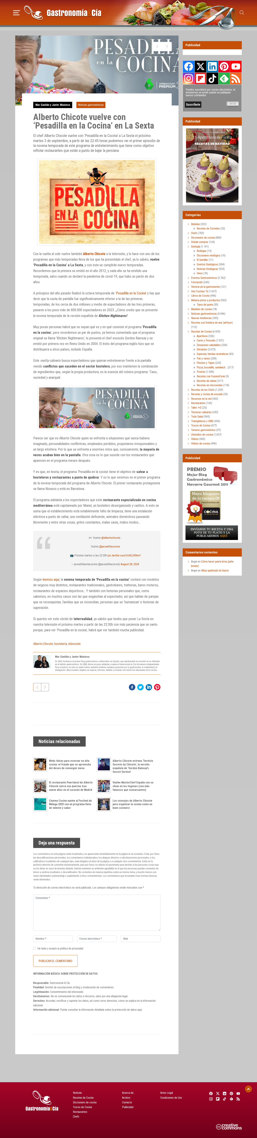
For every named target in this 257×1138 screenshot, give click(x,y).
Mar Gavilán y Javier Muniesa (52, 105)
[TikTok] (224, 1099)
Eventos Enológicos (207, 264)
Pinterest (224, 66)
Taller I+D (196, 407)
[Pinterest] (231, 1093)
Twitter (200, 66)
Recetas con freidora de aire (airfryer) (212, 322)
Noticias (77, 1092)
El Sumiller (202, 259)
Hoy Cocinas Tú (199, 291)
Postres (201, 371)
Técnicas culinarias (201, 412)
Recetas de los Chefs (203, 389)
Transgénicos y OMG (202, 421)
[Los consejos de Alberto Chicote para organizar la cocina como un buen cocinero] (105, 804)
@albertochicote (110, 537)
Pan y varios (203, 358)
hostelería (60, 644)
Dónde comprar (199, 242)
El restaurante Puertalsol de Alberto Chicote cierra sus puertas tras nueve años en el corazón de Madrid (71, 786)
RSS (236, 78)
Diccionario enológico (208, 255)
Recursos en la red (201, 398)
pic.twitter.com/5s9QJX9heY (124, 555)
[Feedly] (231, 1099)
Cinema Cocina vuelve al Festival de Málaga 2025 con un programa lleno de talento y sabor (70, 804)
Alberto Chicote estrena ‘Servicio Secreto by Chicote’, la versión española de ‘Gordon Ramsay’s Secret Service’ (133, 766)
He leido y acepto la (60, 948)
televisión (74, 644)
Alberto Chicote (43, 644)
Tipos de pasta (205, 304)
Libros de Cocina (200, 295)
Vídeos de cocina (200, 443)
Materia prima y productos (205, 300)
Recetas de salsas (207, 381)
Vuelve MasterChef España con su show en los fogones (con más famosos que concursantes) (133, 786)
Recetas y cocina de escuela (207, 394)
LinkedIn (212, 66)
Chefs (194, 233)
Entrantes (202, 349)
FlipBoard (200, 78)
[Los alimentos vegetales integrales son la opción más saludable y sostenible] (157, 46)
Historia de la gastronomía (205, 286)
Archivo (126, 1097)
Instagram (189, 78)
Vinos (200, 273)
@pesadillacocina (109, 546)
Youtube (236, 66)
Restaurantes (198, 403)
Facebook (189, 66)
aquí (139, 1009)
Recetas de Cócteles (208, 228)
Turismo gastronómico (203, 430)
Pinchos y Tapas (206, 363)
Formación (197, 282)
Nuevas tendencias (201, 318)
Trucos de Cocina (200, 425)
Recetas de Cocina (201, 331)
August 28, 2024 (130, 564)
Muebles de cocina (201, 309)
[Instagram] (211, 1099)
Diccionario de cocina (203, 237)
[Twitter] (217, 1093)
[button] (16, 12)
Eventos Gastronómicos (204, 278)
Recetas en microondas (210, 385)
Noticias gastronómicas (91, 105)
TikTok (212, 78)
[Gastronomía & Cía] (62, 13)
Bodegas (201, 251)
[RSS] (238, 1099)
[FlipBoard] (217, 1099)
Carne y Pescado (206, 340)
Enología (195, 246)
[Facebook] (211, 1093)
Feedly (224, 78)
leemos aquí (51, 579)
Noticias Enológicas (207, 269)
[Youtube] (238, 1093)
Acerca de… (128, 1092)
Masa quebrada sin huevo (215, 570)
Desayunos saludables (209, 345)
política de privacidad (71, 948)
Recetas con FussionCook (211, 376)
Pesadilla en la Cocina (131, 293)
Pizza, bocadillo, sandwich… (212, 367)
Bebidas (195, 224)
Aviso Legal (166, 1092)
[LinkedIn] (224, 1093)
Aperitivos (202, 336)
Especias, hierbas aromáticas (212, 354)
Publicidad (127, 1107)
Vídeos (195, 439)
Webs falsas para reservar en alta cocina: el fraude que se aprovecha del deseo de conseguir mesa (70, 764)
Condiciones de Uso (171, 1097)
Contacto (127, 1102)
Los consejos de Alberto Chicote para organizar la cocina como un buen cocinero (132, 804)
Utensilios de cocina (202, 434)
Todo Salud (197, 416)
